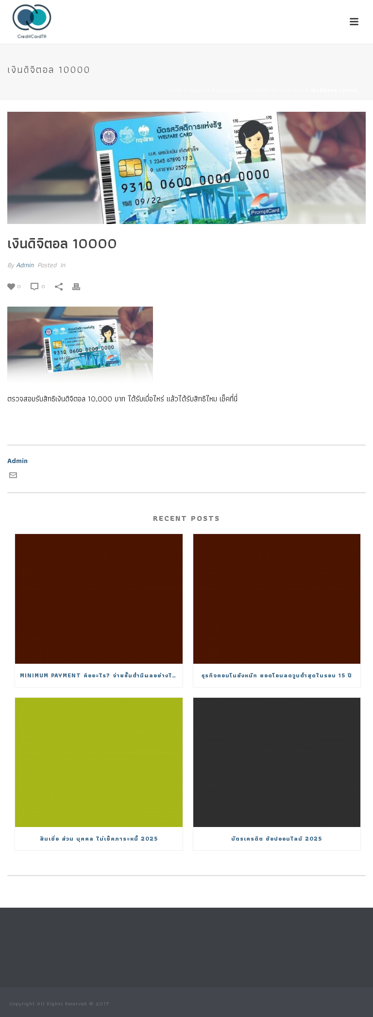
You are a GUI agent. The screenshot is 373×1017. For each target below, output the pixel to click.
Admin (25, 264)
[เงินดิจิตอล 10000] (186, 168)
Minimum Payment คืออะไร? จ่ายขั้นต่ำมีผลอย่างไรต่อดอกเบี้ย (101, 675)
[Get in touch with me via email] (13, 476)
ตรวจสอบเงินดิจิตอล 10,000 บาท (260, 90)
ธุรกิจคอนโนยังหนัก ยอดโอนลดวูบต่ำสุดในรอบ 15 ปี (277, 675)
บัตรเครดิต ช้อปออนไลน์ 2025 (276, 838)
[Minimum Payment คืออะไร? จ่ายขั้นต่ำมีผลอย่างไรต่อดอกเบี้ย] (99, 598)
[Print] (81, 286)
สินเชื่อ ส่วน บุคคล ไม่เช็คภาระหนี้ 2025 (99, 838)
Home (175, 90)
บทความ (199, 90)
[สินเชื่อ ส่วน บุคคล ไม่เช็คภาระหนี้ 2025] (99, 762)
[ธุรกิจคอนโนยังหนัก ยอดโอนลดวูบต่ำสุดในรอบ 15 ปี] (277, 598)
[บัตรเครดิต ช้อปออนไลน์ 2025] (277, 762)
